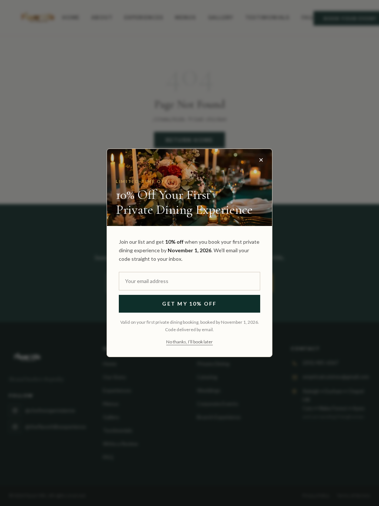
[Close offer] (261, 160)
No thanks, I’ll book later (189, 342)
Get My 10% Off (189, 304)
